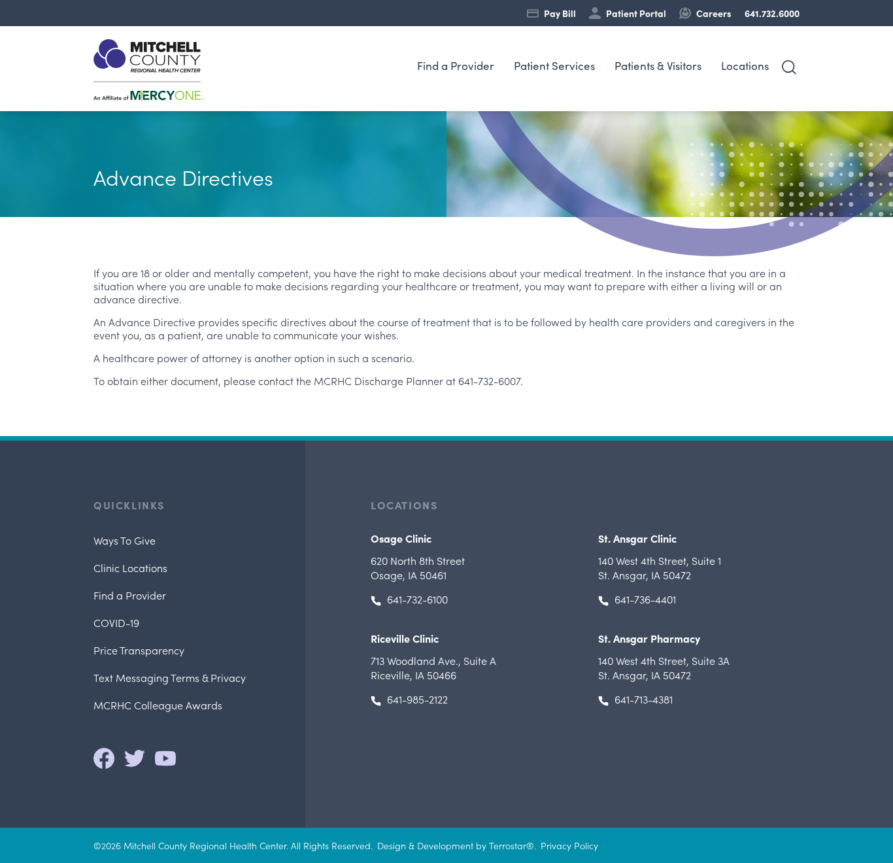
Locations (745, 65)
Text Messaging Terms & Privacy (169, 677)
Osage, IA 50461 (418, 567)
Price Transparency (138, 650)
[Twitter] (134, 758)
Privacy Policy (569, 845)
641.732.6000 (772, 13)
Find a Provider (455, 65)
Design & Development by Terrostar (451, 845)
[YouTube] (165, 758)
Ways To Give (124, 540)
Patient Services (554, 65)
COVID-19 (116, 622)
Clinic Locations (130, 567)
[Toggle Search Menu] (789, 67)
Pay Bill (560, 13)
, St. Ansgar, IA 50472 (659, 567)
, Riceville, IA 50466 (433, 667)
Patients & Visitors (658, 65)
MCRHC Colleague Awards (157, 705)
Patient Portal (636, 13)
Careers (714, 13)
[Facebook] (103, 758)
